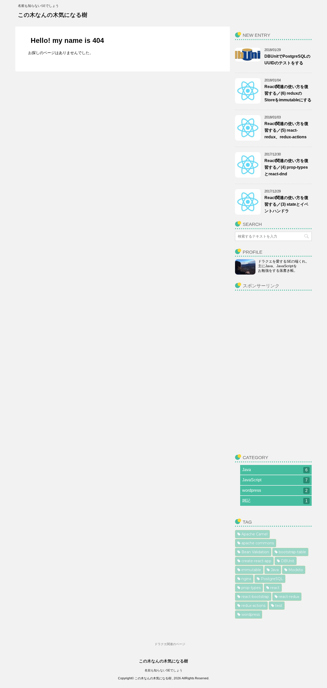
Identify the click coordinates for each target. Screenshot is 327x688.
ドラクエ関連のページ (170, 644)
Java (275, 470)
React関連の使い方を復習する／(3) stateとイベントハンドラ (286, 204)
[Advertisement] (273, 369)
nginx (246, 578)
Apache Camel (254, 534)
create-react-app (256, 561)
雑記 (275, 500)
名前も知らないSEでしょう (163, 670)
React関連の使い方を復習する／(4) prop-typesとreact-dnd (286, 167)
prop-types (251, 587)
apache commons (257, 543)
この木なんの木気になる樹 (52, 14)
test (278, 605)
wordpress (275, 490)
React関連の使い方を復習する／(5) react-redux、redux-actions (286, 130)
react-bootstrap (255, 596)
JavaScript (275, 480)
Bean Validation (255, 552)
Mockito (295, 570)
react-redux (289, 596)
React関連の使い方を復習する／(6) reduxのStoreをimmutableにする (287, 93)
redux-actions (253, 605)
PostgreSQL (272, 578)
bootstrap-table (292, 552)
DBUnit (287, 561)
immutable (251, 570)
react (274, 587)
